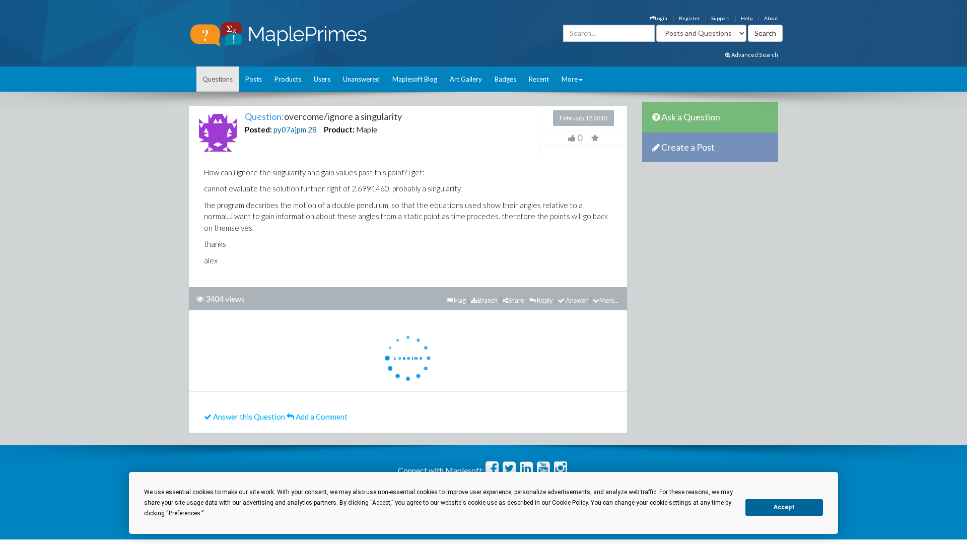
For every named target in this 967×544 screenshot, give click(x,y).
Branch (487, 300)
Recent (539, 79)
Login (661, 18)
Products (287, 79)
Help (746, 18)
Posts (253, 79)
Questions (217, 79)
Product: (339, 129)
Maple (366, 129)
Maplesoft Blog (414, 79)
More (570, 79)
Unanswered (361, 79)
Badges (505, 79)
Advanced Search (754, 54)
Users (322, 79)
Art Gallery (466, 79)
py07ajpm (289, 129)
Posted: (258, 129)
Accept (784, 507)
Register (689, 18)
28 (312, 129)
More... (609, 300)
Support (720, 18)
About (771, 18)
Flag (459, 300)
